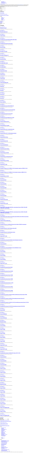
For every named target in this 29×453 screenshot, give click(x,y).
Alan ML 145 (2, 86)
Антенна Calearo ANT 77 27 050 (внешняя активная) (8, 133)
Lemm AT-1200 (2, 78)
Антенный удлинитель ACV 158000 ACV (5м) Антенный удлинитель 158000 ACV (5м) (13, 172)
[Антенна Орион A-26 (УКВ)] (2, 151)
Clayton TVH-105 (2, 376)
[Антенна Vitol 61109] (2, 194)
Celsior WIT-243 (2, 35)
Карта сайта (2, 18)
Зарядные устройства (3, 433)
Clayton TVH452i (2, 251)
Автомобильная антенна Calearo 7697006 (6, 290)
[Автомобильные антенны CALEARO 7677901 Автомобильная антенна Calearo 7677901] (2, 293)
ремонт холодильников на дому (21, 4)
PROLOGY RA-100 (3, 384)
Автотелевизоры (3, 430)
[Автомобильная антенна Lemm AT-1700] (2, 112)
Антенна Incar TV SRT (3, 164)
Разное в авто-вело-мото (3, 435)
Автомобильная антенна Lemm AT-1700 (6, 113)
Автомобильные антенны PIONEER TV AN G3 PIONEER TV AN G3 (10, 247)
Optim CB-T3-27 (2, 74)
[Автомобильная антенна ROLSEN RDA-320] (2, 104)
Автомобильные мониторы (4, 429)
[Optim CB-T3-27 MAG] (2, 69)
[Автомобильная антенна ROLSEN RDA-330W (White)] (2, 38)
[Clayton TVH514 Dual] (2, 316)
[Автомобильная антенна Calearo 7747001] (2, 277)
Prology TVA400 (2, 329)
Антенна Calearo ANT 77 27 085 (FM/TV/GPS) (7, 129)
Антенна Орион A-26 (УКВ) (4, 152)
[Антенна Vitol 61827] (2, 178)
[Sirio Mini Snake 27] (2, 65)
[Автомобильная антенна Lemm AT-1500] (2, 42)
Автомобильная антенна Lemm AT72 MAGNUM (7, 109)
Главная (2, 17)
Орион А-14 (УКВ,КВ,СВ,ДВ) (4, 415)
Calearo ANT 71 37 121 (3, 263)
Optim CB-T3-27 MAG (3, 70)
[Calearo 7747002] (2, 390)
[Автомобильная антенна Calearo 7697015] (2, 285)
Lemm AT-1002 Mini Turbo (4, 82)
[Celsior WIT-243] (2, 34)
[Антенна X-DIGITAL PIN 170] (2, 120)
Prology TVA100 (2, 333)
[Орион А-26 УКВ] (2, 402)
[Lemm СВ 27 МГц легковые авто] (2, 219)
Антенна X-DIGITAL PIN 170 (4, 121)
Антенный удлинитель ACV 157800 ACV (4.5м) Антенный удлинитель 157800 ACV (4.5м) (13, 168)
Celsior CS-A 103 (2, 380)
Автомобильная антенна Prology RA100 (6, 267)
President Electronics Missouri (4, 148)
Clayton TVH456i (2, 255)
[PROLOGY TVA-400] (2, 26)
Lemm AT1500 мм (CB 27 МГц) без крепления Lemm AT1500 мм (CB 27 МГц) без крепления (14, 216)
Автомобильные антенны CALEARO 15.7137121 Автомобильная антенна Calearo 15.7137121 (14, 302)
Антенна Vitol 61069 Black (4, 144)
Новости (2, 19)
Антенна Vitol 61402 (3, 183)
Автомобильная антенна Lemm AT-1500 (6, 43)
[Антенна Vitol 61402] (2, 182)
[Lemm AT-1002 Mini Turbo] (2, 81)
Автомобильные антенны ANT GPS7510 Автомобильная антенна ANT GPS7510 (12, 306)
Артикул (1, 22)
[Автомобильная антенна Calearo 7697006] (2, 289)
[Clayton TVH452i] (2, 250)
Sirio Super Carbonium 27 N (4, 55)
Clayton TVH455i (2, 325)
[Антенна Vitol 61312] (2, 190)
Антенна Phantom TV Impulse (4, 125)
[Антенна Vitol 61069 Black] (2, 143)
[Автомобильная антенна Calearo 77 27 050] (2, 281)
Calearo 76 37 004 (2, 372)
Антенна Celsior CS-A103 (4, 203)
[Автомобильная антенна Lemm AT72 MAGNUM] (2, 108)
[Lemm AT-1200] (2, 77)
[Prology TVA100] (2, 332)
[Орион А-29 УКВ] (2, 398)
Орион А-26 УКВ (2, 403)
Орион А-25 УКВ (2, 368)
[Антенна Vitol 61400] (2, 186)
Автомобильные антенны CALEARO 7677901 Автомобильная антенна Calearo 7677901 (13, 294)
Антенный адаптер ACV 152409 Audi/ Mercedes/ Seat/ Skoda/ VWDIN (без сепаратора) (13, 224)
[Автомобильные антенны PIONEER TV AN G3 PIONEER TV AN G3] (2, 246)
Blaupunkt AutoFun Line (4, 31)
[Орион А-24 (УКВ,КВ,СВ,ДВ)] (2, 406)
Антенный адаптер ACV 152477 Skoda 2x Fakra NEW (8, 228)
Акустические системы (3, 431)
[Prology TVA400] (2, 328)
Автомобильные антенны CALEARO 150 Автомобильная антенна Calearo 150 (12, 298)
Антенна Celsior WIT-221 (4, 199)
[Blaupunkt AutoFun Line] (2, 30)
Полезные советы (3, 2)
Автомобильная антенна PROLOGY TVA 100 (7, 117)
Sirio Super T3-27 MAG (3, 51)
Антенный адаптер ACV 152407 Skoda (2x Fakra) (7, 232)
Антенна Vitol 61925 (3, 360)
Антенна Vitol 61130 (3, 243)
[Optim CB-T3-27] (2, 73)
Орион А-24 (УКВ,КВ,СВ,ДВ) (4, 407)
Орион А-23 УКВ (2, 411)
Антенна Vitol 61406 (3, 364)
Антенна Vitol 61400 (3, 187)
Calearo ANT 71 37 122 (3, 345)
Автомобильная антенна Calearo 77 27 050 (6, 282)
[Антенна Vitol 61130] (2, 242)
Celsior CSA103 (2, 341)
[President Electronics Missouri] (2, 147)
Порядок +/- (1, 21)
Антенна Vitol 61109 (3, 195)
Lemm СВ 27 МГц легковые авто (5, 220)
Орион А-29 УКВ (2, 399)
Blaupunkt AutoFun (3, 321)
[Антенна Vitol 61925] (2, 359)
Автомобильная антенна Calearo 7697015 (6, 286)
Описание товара (2, 45)
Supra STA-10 (2, 94)
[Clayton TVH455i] (2, 324)
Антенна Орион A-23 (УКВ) (4, 160)
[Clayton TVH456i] (2, 254)
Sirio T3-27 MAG (2, 47)
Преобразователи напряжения (4, 434)
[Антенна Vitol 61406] (2, 363)
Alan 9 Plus (2, 90)
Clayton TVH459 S (3, 259)
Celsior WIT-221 (2, 395)
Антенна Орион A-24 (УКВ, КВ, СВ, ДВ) (6, 156)
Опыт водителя (2, 1)
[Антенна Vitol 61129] (2, 355)
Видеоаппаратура (3, 432)
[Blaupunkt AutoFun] (2, 320)
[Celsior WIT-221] (2, 394)
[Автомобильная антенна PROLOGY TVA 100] (2, 116)
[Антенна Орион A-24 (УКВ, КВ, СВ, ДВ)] (2, 155)
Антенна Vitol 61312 (3, 191)
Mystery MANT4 (2, 337)
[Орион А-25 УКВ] (2, 367)
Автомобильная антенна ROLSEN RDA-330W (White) (8, 39)
